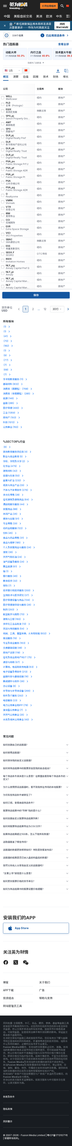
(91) (11, 518)
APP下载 (8, 990)
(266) (16, 690)
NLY (18, 286)
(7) (5, 364)
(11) (13, 379)
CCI (10, 221)
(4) (15, 451)
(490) (11, 407)
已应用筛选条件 (53, 35)
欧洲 (49, 16)
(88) (10, 509)
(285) (16, 393)
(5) (13, 456)
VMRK (10, 201)
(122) (13, 528)
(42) (10, 470)
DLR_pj (16, 136)
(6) (5, 447)
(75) (17, 657)
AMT (10, 123)
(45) (8, 533)
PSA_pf (17, 169)
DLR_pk (16, 149)
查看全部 (63, 44)
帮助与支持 (46, 998)
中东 (59, 16)
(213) (15, 671)
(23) (10, 700)
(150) (10, 427)
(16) (15, 676)
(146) (8, 398)
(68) (5, 369)
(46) (10, 576)
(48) (12, 647)
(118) (11, 652)
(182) (6, 345)
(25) (13, 714)
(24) (17, 547)
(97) (11, 662)
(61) (10, 566)
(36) (8, 552)
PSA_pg (17, 188)
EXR (17, 228)
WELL (11, 97)
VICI (14, 234)
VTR (10, 208)
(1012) (9, 422)
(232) (12, 480)
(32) (10, 580)
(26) (10, 513)
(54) (13, 628)
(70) (5, 341)
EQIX (11, 110)
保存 (36, 295)
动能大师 (11, 52)
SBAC (13, 241)
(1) (4, 326)
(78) (15, 705)
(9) (5, 355)
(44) (13, 504)
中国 (7, 16)
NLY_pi (10, 273)
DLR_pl (16, 156)
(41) (5, 336)
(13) (14, 623)
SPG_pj (18, 117)
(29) (13, 485)
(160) (12, 619)
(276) (15, 490)
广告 (42, 990)
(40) (16, 719)
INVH (15, 260)
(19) (10, 638)
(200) (16, 590)
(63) (18, 666)
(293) (8, 609)
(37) (16, 595)
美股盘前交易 (23, 16)
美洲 (39, 16)
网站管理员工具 (12, 1006)
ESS (13, 247)
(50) (11, 475)
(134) (16, 600)
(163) (14, 643)
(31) (13, 537)
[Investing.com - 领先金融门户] (18, 6)
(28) (11, 494)
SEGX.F (10, 254)
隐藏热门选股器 (34, 63)
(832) (11, 384)
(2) (14, 461)
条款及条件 (9, 1096)
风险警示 (7, 1121)
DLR (16, 143)
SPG (10, 130)
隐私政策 (7, 1109)
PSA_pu (17, 162)
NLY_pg (17, 267)
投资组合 (8, 998)
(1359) (9, 412)
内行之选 (35, 52)
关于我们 (44, 982)
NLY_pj (18, 280)
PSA (13, 182)
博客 (5, 982)
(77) (5, 360)
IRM (10, 214)
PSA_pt (15, 175)
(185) (12, 542)
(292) (13, 695)
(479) (10, 466)
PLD (15, 104)
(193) (9, 417)
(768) (15, 388)
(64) (16, 499)
